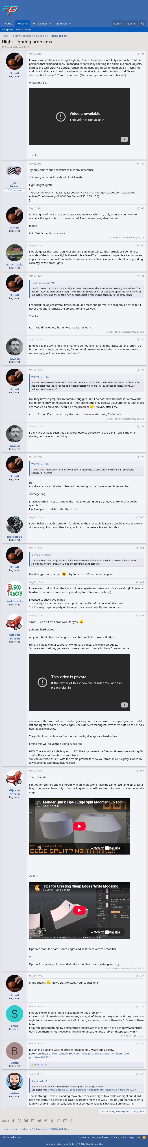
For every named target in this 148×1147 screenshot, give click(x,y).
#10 (142, 517)
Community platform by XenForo (74, 1144)
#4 (143, 245)
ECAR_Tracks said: (40, 283)
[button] (50, 23)
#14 (142, 770)
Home (8, 23)
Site (138, 1137)
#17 (142, 1043)
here (118, 414)
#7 (143, 369)
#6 (143, 339)
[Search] (142, 23)
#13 (142, 615)
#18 (142, 1074)
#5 (143, 275)
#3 (143, 208)
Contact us (83, 1137)
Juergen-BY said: (40, 554)
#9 (143, 457)
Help (131, 1137)
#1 (143, 53)
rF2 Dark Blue (12, 1137)
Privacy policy (118, 1137)
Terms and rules (100, 1137)
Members (61, 23)
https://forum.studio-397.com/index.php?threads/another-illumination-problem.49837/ (90, 1089)
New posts (7, 29)
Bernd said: (37, 1081)
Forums (23, 23)
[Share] (138, 54)
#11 (142, 547)
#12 (142, 582)
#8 (143, 426)
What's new (40, 23)
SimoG (8, 47)
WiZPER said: (38, 377)
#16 (142, 1006)
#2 (143, 163)
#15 (142, 976)
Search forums (24, 29)
